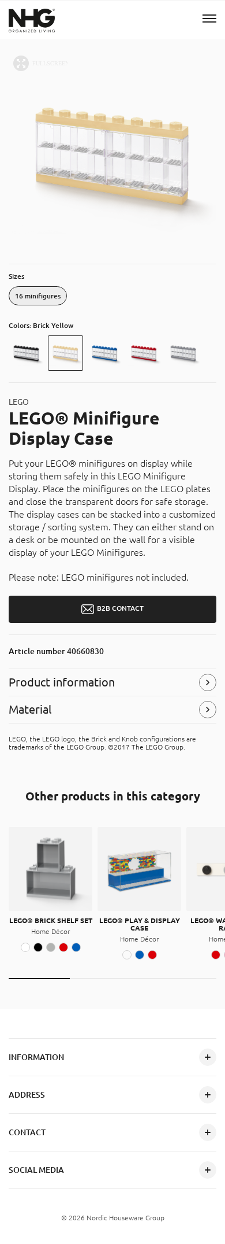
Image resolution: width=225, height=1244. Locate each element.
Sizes (16, 276)
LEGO (19, 402)
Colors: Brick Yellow (41, 325)
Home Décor (50, 931)
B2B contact (120, 608)
